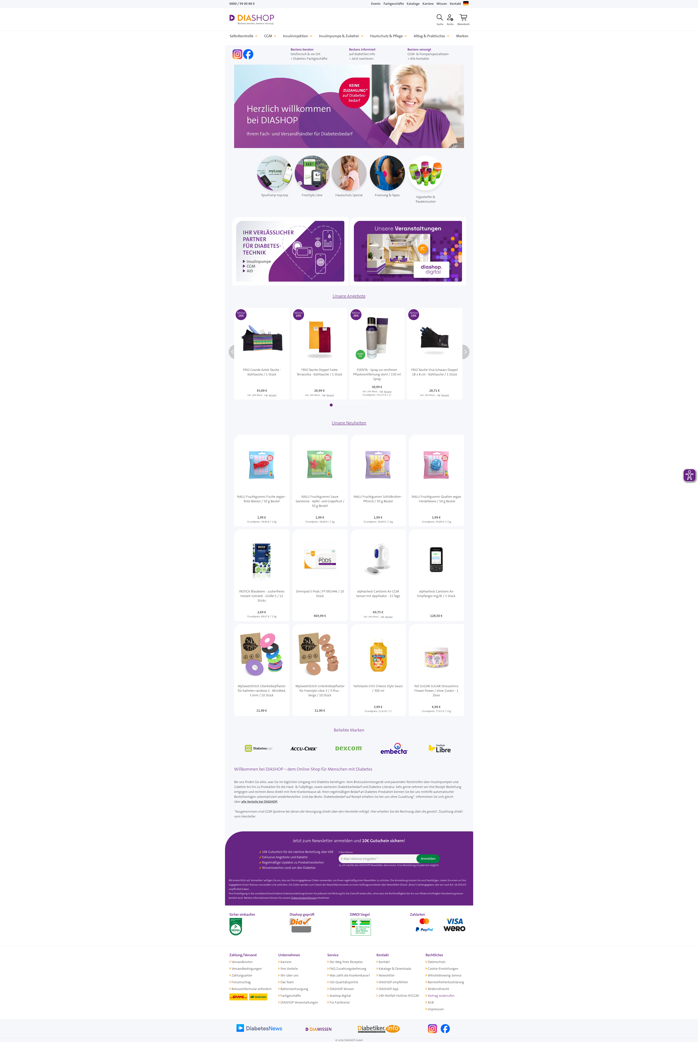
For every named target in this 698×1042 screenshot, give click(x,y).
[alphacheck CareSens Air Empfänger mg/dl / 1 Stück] (436, 575)
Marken (462, 36)
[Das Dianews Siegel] (304, 926)
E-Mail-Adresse (346, 852)
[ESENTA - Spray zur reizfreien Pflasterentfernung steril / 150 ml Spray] (377, 354)
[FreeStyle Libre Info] (439, 748)
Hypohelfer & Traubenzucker (426, 199)
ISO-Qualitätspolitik (344, 982)
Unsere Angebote (349, 296)
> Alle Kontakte (418, 58)
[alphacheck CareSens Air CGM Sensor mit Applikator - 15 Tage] (378, 575)
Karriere (428, 3)
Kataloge (413, 3)
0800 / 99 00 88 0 (242, 3)
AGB (431, 1002)
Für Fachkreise (340, 1002)
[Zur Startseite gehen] (251, 20)
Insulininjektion (295, 36)
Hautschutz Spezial (349, 195)
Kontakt (455, 3)
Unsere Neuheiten (349, 423)
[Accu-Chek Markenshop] (304, 748)
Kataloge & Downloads (395, 968)
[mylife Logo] (258, 748)
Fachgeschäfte (394, 3)
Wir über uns (289, 975)
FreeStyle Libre (312, 195)
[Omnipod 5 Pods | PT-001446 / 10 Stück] (320, 575)
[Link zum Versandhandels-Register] (361, 927)
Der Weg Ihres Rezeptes (346, 962)
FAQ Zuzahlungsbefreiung (348, 968)
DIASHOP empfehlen (393, 982)
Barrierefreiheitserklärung (446, 982)
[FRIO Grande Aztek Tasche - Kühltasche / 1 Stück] (262, 354)
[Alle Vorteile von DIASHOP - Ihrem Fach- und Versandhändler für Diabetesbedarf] (349, 106)
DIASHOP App (388, 989)
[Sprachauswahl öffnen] (466, 3)
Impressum (436, 1009)
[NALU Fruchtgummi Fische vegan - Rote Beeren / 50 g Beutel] (261, 480)
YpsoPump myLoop (274, 195)
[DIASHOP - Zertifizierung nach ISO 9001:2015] (244, 926)
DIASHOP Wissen (342, 989)
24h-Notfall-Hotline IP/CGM (399, 995)
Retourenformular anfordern (252, 989)
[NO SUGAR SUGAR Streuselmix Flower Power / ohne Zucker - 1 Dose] (436, 670)
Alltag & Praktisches (429, 36)
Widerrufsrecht (438, 989)
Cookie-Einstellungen (443, 968)
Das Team (287, 982)
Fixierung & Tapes (387, 195)
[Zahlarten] (439, 926)
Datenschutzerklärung (303, 897)
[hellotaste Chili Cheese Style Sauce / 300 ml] (378, 670)
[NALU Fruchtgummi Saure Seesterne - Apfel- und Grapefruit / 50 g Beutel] (320, 480)
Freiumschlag (241, 982)
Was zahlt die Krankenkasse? (350, 975)
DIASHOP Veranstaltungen (299, 1002)
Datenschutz (437, 962)
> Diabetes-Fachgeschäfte (309, 58)
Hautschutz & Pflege (386, 36)
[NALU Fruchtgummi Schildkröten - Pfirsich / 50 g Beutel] (378, 480)
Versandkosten (242, 962)
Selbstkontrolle (241, 36)
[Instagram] (432, 1028)
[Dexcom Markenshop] (349, 748)
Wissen (442, 3)
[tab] (331, 405)
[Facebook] (445, 1028)
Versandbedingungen (247, 968)
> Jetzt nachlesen (361, 58)
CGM (268, 36)
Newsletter (387, 975)
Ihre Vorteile (289, 968)
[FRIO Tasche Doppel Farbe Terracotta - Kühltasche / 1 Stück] (319, 354)
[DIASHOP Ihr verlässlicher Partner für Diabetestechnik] (290, 251)
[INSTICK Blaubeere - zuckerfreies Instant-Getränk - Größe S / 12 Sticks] (261, 575)
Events (376, 3)
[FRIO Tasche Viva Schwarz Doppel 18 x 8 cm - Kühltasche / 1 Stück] (434, 354)
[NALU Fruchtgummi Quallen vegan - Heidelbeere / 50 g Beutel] (436, 480)
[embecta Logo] (394, 748)
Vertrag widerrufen (441, 995)
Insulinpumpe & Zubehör (339, 36)
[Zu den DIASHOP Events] (408, 251)
